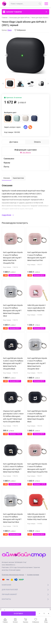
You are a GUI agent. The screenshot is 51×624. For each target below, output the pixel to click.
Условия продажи (33, 575)
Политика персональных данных (13, 575)
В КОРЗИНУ (18, 613)
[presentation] (5, 55)
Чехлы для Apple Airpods (39, 17)
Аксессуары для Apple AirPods (19, 17)
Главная (4, 17)
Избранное (21, 30)
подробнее (7, 215)
